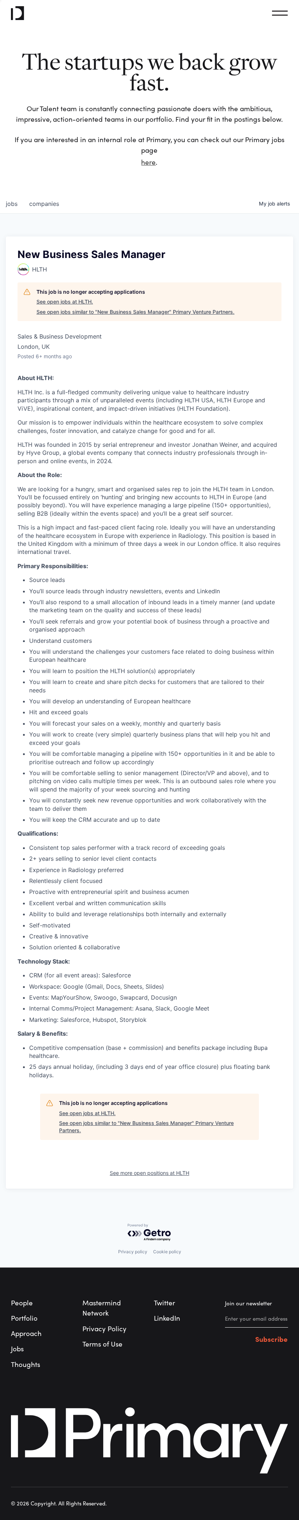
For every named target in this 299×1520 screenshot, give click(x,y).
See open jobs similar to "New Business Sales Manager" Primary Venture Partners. (135, 312)
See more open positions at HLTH (149, 1173)
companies (44, 203)
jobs (12, 203)
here (148, 163)
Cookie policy (167, 1251)
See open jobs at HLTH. (64, 301)
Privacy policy (132, 1251)
